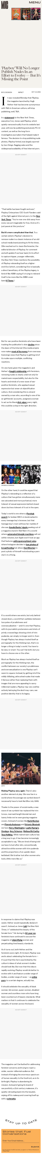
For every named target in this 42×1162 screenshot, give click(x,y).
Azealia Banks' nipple (18, 527)
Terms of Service (33, 1149)
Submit (35, 1147)
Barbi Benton (33, 821)
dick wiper (22, 402)
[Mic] (4, 5)
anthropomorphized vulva (24, 541)
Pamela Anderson (13, 824)
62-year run (30, 933)
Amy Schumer (16, 831)
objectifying (17, 940)
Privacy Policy (6, 1151)
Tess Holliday (7, 835)
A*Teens (9, 281)
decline (31, 345)
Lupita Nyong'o (32, 828)
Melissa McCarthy (31, 831)
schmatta (11, 1099)
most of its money (19, 351)
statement (9, 118)
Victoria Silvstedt (32, 824)
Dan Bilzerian (29, 548)
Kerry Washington (17, 828)
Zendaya (5, 831)
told (25, 926)
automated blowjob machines (20, 534)
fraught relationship (18, 371)
